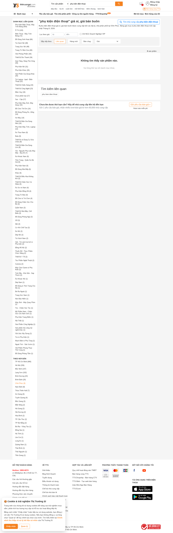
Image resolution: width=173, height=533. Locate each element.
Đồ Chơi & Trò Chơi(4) (23, 198)
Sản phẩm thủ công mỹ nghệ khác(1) (23, 329)
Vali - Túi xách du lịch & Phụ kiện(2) (24, 243)
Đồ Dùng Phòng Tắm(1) (24, 353)
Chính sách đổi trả (19, 498)
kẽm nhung (90, 9)
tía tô (62, 9)
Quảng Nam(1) (20, 444)
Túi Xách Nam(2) (21, 238)
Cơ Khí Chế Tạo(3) (22, 228)
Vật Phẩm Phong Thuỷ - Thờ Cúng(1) (24, 349)
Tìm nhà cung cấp (140, 22)
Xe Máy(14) (19, 118)
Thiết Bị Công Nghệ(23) (24, 89)
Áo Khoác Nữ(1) (21, 279)
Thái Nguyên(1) (21, 452)
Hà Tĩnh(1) (19, 434)
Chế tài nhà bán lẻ (49, 492)
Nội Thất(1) (19, 321)
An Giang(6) (19, 394)
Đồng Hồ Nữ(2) (21, 248)
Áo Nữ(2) (18, 231)
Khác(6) (18, 173)
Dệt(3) (17, 224)
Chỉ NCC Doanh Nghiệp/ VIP (93, 34)
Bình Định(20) (20, 380)
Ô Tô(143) (19, 30)
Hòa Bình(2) (19, 416)
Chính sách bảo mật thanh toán (55, 496)
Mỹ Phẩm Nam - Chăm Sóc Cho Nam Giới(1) (23, 312)
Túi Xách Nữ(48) (21, 43)
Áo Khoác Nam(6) (22, 156)
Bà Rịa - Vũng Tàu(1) (23, 426)
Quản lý (24, 526)
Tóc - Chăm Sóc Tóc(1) (24, 308)
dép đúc (54, 9)
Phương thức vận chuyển (22, 494)
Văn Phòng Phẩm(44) (23, 54)
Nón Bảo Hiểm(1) (21, 299)
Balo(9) (18, 136)
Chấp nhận (11, 526)
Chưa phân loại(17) (22, 96)
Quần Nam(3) (20, 208)
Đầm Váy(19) (20, 92)
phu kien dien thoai (49, 94)
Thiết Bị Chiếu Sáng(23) (24, 85)
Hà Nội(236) (19, 365)
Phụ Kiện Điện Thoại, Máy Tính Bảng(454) (24, 26)
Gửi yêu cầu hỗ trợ (19, 483)
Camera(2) (19, 264)
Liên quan (60, 41)
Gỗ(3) (17, 220)
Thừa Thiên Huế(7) (22, 390)
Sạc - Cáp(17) (20, 99)
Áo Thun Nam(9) (21, 132)
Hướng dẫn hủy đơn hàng (22, 490)
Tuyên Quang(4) (21, 398)
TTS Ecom (76, 489)
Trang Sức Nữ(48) (22, 47)
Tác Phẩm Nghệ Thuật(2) (24, 260)
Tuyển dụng (47, 478)
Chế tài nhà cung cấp (50, 489)
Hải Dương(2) (20, 412)
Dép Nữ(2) (19, 235)
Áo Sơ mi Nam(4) (22, 188)
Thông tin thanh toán (50, 485)
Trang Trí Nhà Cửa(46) (23, 50)
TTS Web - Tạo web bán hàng (84, 481)
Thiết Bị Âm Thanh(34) (23, 57)
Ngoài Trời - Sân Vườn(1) (25, 344)
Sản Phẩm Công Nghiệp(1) (25, 324)
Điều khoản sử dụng (50, 481)
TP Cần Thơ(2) (21, 419)
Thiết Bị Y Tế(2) (21, 257)
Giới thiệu (46, 470)
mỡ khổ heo (79, 9)
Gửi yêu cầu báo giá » (140, 104)
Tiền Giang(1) (20, 455)
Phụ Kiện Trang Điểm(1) (24, 317)
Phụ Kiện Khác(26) (22, 70)
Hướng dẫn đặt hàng (20, 487)
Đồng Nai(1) (19, 430)
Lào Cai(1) (19, 437)
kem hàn (101, 9)
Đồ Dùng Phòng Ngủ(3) (24, 217)
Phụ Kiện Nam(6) (21, 166)
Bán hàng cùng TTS (153, 9)
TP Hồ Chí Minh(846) (23, 362)
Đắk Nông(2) (20, 405)
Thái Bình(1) (20, 448)
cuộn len (69, 9)
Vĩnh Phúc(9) (20, 383)
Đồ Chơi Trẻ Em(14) (23, 109)
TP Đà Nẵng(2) (21, 423)
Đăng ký (153, 5)
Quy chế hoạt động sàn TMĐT (84, 470)
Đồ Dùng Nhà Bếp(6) (23, 169)
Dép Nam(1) (19, 282)
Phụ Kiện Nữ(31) (21, 67)
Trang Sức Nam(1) (22, 295)
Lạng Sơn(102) (21, 372)
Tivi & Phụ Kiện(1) (22, 337)
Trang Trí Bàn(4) (21, 195)
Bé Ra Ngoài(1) (21, 291)
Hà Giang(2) (19, 408)
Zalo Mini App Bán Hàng (82, 485)
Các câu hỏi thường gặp (22, 479)
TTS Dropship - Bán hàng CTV (84, 478)
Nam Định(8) (20, 387)
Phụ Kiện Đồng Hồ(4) (23, 191)
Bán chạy (87, 41)
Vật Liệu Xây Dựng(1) (23, 333)
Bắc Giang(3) (20, 401)
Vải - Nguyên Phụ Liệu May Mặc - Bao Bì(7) (25, 152)
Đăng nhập (155, 2)
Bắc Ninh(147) (20, 369)
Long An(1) (19, 441)
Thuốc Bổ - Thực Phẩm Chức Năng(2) (24, 252)
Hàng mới (74, 41)
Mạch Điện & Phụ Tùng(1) (25, 341)
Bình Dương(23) (21, 376)
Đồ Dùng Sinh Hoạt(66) (24, 39)
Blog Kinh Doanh (49, 474)
